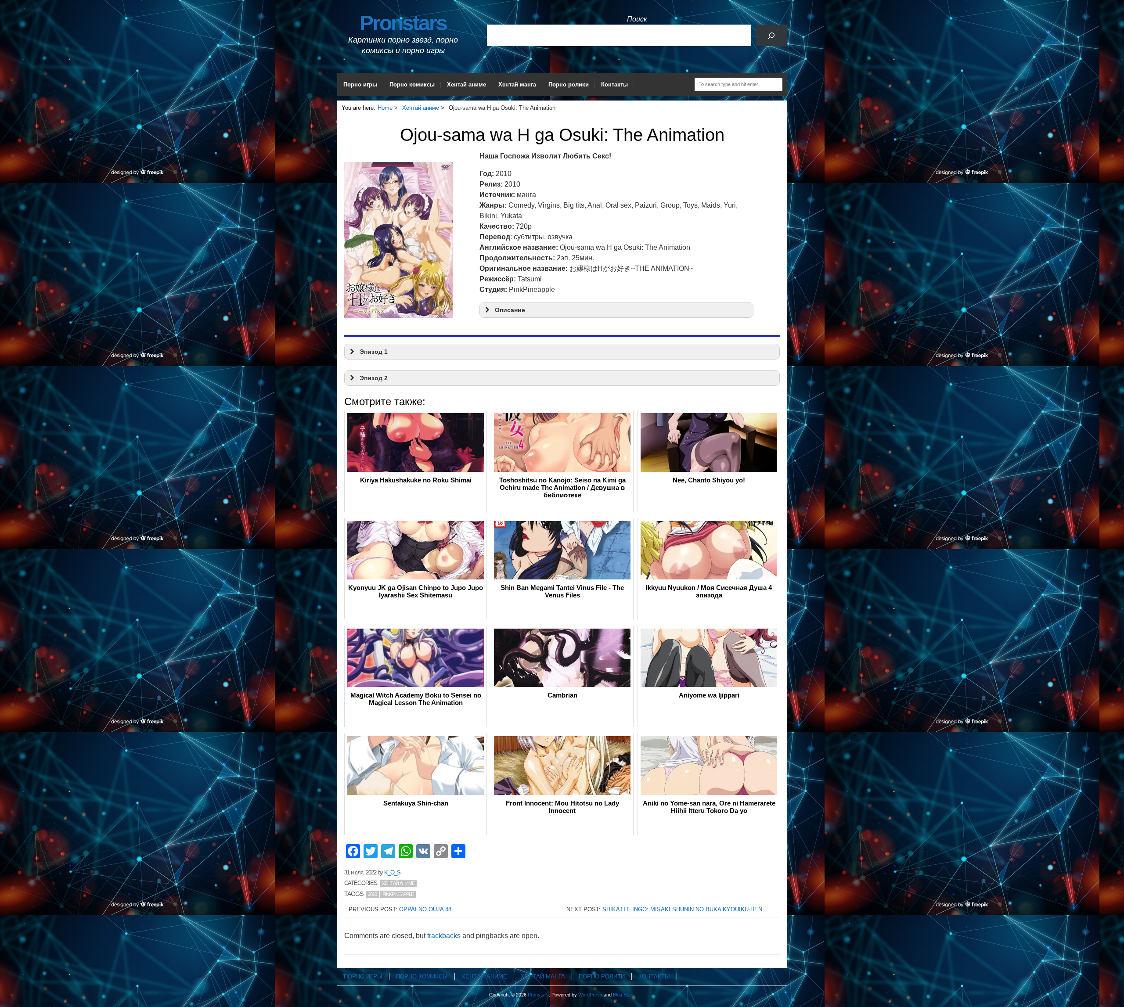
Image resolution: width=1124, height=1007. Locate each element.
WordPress (590, 994)
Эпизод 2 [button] (374, 377)
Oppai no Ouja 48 (425, 909)
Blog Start (623, 994)
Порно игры (360, 84)
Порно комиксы (412, 84)
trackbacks (444, 935)
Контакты (614, 84)
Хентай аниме (466, 84)
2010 (372, 894)
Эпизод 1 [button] (374, 351)
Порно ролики (568, 84)
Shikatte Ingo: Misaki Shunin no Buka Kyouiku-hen (682, 909)
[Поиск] (771, 35)
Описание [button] (510, 309)
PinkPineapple (398, 894)
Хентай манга (517, 84)
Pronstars (403, 23)
